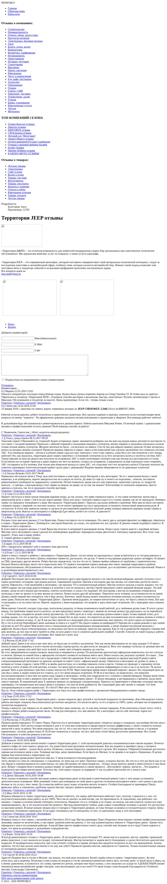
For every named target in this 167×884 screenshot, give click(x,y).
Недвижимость (16, 55)
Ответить (6, 402)
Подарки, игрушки (18, 61)
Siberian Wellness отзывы (21, 150)
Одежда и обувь (16, 189)
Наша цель (14, 14)
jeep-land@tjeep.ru (11, 274)
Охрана (12, 88)
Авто (11, 44)
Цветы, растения (17, 70)
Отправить (7, 385)
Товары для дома (17, 177)
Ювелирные (14, 73)
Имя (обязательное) (45, 338)
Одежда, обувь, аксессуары (23, 35)
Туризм (12, 99)
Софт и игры (15, 172)
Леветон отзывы (17, 127)
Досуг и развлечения (19, 76)
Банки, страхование (19, 102)
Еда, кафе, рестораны (19, 79)
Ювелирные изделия (19, 192)
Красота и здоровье (18, 186)
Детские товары (17, 166)
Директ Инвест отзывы (21, 138)
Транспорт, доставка (19, 93)
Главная (12, 8)
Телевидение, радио (19, 96)
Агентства (13, 82)
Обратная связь (16, 11)
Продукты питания (18, 38)
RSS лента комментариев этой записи (22, 878)
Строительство (16, 29)
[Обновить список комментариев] (18, 388)
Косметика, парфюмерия (21, 52)
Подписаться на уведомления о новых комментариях (34, 379)
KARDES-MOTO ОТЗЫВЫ (23, 153)
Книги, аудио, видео (19, 46)
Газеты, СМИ (15, 90)
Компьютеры (15, 49)
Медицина (14, 111)
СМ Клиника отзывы (19, 133)
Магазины (13, 67)
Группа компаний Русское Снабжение (29, 141)
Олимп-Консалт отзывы (21, 124)
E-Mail (38, 344)
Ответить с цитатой (25, 402)
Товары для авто (17, 195)
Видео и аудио (16, 174)
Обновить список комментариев (19, 875)
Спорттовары (15, 64)
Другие (12, 108)
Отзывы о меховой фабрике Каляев (27, 144)
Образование (15, 85)
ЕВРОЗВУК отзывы (19, 130)
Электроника (15, 169)
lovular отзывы (16, 147)
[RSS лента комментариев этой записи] (17, 388)
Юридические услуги (20, 105)
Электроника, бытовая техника (25, 41)
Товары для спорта (18, 183)
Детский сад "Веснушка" (22, 135)
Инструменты (15, 180)
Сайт (37, 350)
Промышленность (18, 32)
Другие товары (16, 198)
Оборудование (16, 58)
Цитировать (44, 402)
